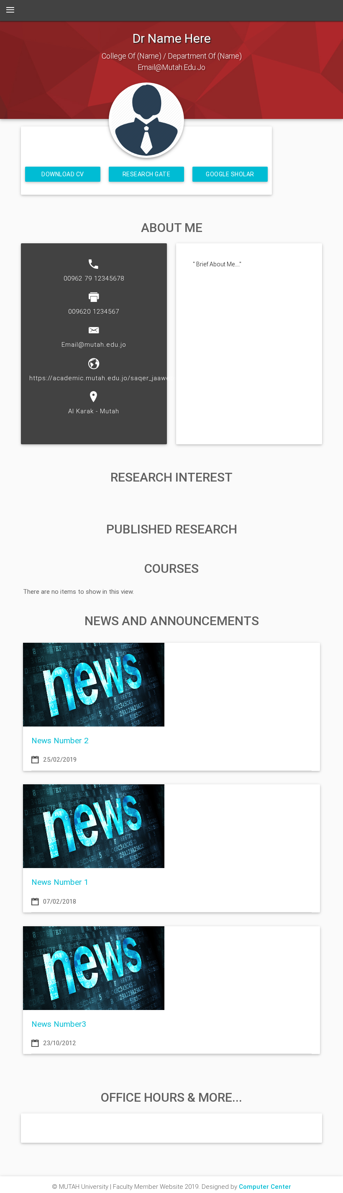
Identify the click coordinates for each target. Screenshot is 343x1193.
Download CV (62, 174)
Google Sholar (230, 174)
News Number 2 (60, 740)
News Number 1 (60, 882)
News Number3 (58, 1024)
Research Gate (147, 174)
